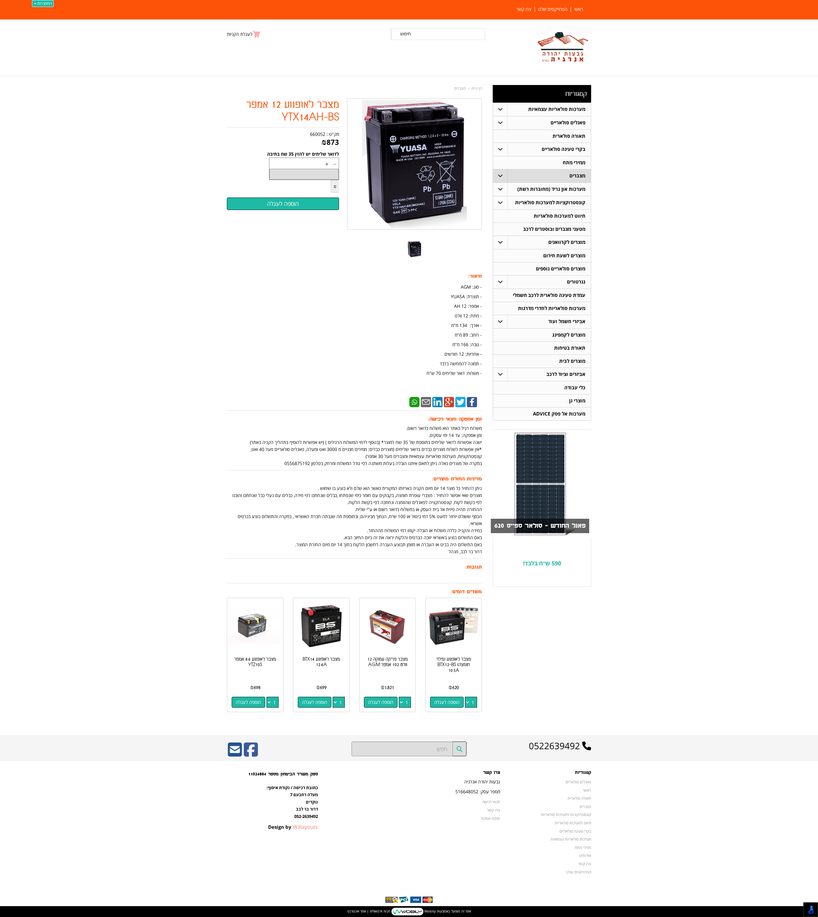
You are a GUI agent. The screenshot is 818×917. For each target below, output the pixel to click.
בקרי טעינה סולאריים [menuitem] (563, 149)
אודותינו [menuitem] (585, 855)
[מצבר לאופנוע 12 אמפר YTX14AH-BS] (414, 249)
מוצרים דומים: (466, 592)
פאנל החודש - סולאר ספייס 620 (540, 526)
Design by (293, 826)
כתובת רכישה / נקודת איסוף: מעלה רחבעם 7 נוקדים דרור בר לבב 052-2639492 (292, 802)
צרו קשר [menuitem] (523, 9)
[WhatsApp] (414, 402)
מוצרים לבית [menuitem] (572, 361)
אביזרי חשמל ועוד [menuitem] (566, 321)
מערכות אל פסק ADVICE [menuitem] (559, 413)
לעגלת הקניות (239, 34)
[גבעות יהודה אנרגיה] (564, 48)
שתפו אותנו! (490, 818)
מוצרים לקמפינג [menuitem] (568, 334)
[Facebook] (472, 402)
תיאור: (475, 276)
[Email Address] (235, 754)
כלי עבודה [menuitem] (574, 387)
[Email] (426, 402)
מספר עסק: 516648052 (477, 792)
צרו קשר (491, 772)
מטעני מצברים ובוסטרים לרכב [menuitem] (554, 229)
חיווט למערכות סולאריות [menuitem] (559, 216)
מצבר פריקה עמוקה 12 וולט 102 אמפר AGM (387, 662)
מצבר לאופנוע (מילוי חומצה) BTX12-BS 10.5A (453, 665)
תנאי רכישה (491, 801)
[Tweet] (460, 402)
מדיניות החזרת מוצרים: (457, 479)
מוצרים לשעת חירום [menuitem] (564, 255)
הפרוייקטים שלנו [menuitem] (552, 9)
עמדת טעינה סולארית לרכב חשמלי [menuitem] (549, 295)
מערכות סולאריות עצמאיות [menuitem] (556, 109)
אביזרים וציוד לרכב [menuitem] (565, 374)
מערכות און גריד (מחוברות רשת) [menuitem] (551, 189)
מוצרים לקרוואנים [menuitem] (566, 242)
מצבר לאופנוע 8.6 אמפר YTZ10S (255, 662)
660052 (317, 134)
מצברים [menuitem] (577, 175)
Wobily (429, 911)
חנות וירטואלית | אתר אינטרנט (368, 911)
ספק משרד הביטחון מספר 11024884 (283, 774)
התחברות (44, 3)
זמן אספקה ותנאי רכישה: (455, 419)
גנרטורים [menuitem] (576, 281)
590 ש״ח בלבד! (542, 563)
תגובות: (474, 567)
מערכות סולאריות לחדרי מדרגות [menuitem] (551, 308)
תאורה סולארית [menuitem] (568, 136)
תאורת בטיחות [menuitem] (569, 348)
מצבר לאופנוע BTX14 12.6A (321, 662)
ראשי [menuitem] (578, 9)
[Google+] (449, 402)
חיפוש (405, 34)
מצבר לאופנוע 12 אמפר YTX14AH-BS (292, 111)
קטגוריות (576, 93)
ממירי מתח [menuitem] (574, 162)
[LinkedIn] (437, 402)
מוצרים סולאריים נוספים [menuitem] (560, 268)
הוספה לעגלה (446, 702)
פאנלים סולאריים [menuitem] (568, 122)
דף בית (476, 88)
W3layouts (305, 826)
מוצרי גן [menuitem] (577, 400)
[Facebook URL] (251, 754)
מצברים (460, 88)
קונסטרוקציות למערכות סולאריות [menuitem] (550, 202)
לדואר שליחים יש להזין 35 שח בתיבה (303, 154)
